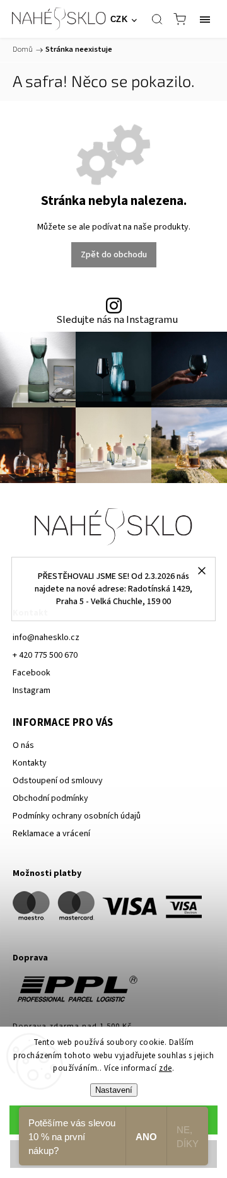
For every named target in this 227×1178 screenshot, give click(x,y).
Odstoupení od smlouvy (58, 780)
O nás (23, 745)
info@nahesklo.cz (46, 637)
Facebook (31, 673)
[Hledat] (157, 18)
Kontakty (30, 763)
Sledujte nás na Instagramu (117, 320)
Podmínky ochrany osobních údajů (77, 816)
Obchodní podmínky (50, 798)
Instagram (31, 690)
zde (165, 1068)
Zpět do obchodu (114, 254)
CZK (119, 19)
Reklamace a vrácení (51, 833)
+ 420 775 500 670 (45, 655)
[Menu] (205, 19)
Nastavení (113, 1090)
